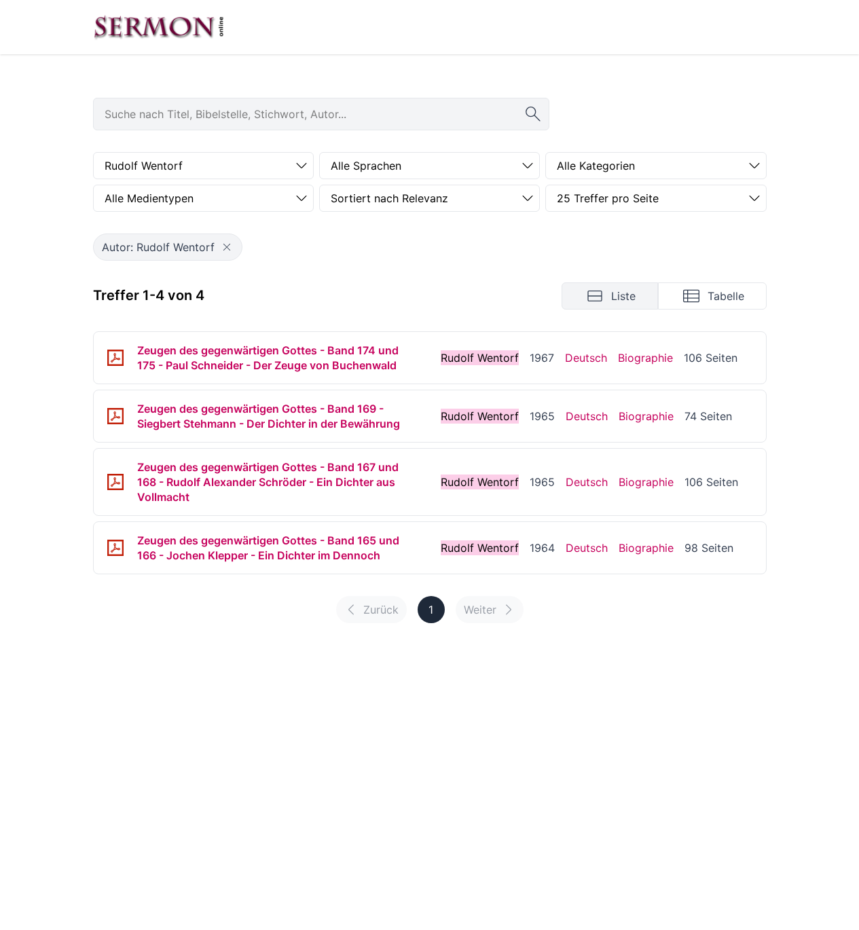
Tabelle (726, 296)
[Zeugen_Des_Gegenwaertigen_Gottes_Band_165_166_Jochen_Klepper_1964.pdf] (115, 548)
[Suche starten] (533, 114)
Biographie (645, 358)
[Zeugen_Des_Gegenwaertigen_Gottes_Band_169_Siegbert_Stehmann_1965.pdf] (115, 416)
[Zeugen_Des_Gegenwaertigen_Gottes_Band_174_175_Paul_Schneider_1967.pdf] (115, 358)
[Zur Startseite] (159, 27)
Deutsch (586, 358)
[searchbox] (321, 114)
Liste (623, 296)
